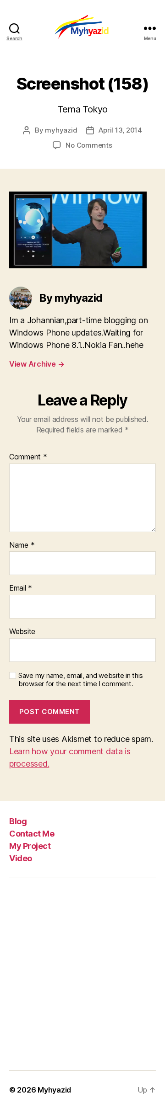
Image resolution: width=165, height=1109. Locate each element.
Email (20, 588)
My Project (29, 846)
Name (21, 545)
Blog (18, 821)
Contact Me (31, 833)
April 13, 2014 (120, 130)
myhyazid (61, 130)
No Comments (89, 145)
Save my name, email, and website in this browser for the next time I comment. (80, 680)
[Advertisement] (82, 974)
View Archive (36, 363)
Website (22, 632)
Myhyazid (54, 1089)
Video (20, 858)
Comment (28, 457)
